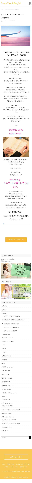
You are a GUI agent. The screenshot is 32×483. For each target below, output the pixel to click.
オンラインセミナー (8, 337)
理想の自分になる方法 (7, 378)
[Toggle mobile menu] (30, 3)
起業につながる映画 (6, 413)
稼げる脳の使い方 (6, 381)
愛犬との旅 (4, 359)
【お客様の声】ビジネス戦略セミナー (12, 316)
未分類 (3, 363)
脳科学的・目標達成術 (7, 389)
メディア (4, 352)
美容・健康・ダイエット (8, 385)
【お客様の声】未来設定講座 (10, 331)
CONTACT (23, 467)
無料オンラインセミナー (9, 341)
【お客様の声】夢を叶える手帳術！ (11, 327)
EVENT (27, 464)
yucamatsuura (5, 21)
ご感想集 (4, 313)
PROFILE (10, 464)
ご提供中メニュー (6, 334)
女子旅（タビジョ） (6, 356)
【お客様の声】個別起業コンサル (11, 323)
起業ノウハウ (5, 430)
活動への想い (6, 399)
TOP (3, 464)
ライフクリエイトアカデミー (10, 419)
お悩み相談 (4, 306)
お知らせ (4, 309)
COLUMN (14, 467)
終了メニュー (6, 344)
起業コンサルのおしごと (8, 417)
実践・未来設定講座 (8, 405)
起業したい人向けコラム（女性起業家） (11, 409)
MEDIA (7, 467)
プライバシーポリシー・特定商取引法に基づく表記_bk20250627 (16, 471)
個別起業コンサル (7, 427)
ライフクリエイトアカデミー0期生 (11, 423)
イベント (4, 348)
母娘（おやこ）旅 (6, 370)
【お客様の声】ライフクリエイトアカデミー (14, 319)
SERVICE (19, 464)
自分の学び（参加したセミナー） (10, 393)
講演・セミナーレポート (8, 403)
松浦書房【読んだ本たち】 (8, 367)
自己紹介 (4, 396)
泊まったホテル (5, 374)
